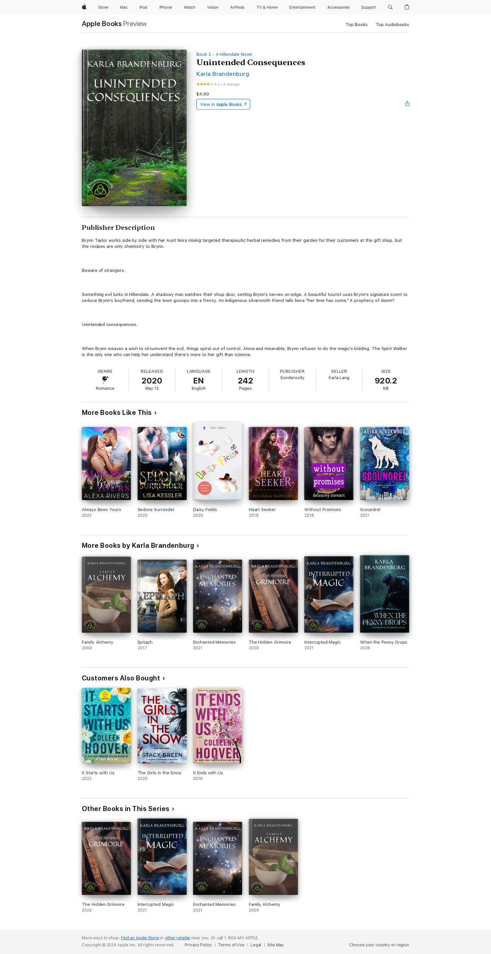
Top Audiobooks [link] (392, 24)
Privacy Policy (198, 945)
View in (221, 104)
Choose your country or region (379, 945)
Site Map (275, 945)
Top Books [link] (357, 24)
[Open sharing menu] (407, 104)
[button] (390, 7)
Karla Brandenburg (222, 73)
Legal (256, 945)
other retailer (177, 938)
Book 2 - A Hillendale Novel (224, 54)
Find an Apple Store (140, 938)
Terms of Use (231, 945)
